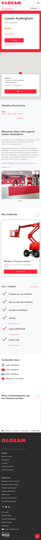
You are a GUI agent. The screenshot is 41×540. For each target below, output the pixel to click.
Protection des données (9, 519)
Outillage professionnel (8, 491)
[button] (38, 3)
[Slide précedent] (33, 172)
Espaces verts (6, 494)
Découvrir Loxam (7, 456)
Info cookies (5, 512)
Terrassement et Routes (9, 501)
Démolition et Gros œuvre (9, 498)
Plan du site (5, 525)
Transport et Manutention (9, 488)
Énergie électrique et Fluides (10, 484)
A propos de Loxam (7, 466)
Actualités (4, 463)
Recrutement (5, 460)
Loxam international (7, 470)
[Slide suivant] (37, 172)
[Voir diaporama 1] (18, 200)
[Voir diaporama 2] (19, 200)
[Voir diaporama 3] (21, 200)
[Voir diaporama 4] (22, 200)
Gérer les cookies (7, 522)
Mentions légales (7, 515)
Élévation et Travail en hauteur (17, 261)
